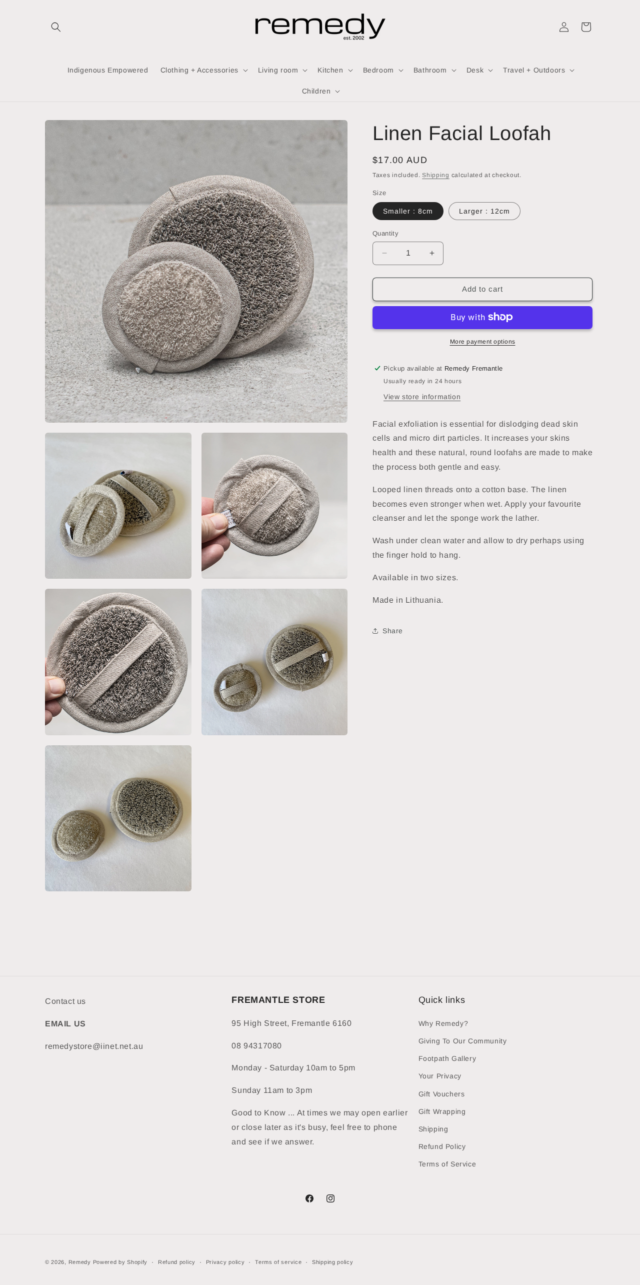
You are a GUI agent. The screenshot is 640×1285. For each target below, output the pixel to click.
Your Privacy (440, 1075)
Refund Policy (442, 1146)
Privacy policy (225, 1261)
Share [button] (392, 630)
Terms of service (278, 1261)
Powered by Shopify (120, 1262)
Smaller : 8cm (408, 211)
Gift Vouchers (441, 1093)
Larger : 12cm (484, 211)
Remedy (80, 1262)
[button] (56, 27)
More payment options (483, 341)
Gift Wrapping (442, 1111)
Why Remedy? (443, 1023)
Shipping (436, 175)
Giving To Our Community (462, 1040)
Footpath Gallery (447, 1058)
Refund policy (177, 1261)
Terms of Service (447, 1163)
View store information (422, 396)
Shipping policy (333, 1261)
